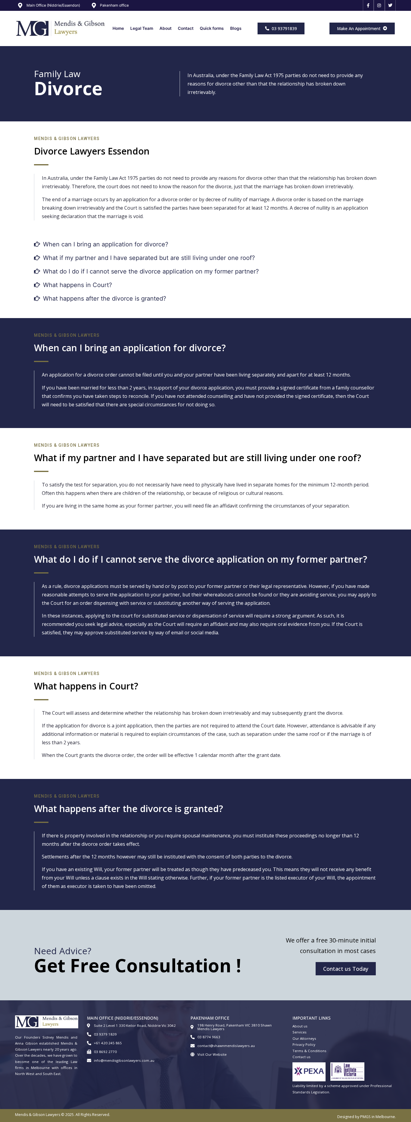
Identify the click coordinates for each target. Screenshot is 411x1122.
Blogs (236, 28)
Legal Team (141, 28)
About (165, 28)
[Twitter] (390, 5)
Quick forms (212, 28)
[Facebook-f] (368, 5)
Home (118, 28)
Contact (185, 28)
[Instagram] (379, 5)
